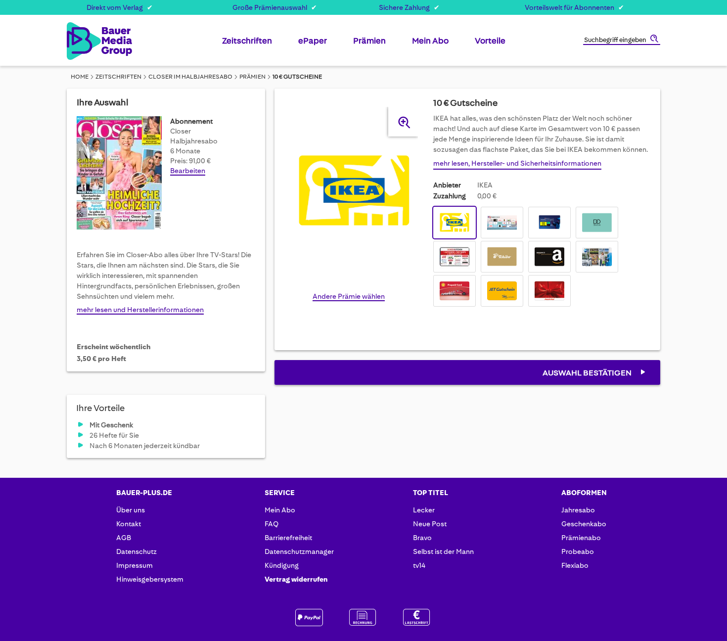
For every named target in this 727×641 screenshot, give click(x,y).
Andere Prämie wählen (349, 296)
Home (80, 76)
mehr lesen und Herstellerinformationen (140, 310)
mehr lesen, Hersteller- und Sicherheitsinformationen (517, 163)
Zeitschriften (118, 76)
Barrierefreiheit (288, 538)
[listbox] (541, 258)
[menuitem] (247, 44)
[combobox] (621, 40)
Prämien (252, 76)
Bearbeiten (187, 171)
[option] (454, 222)
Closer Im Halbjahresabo (190, 76)
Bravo (422, 538)
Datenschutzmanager (299, 551)
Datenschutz (136, 551)
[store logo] (83, 41)
